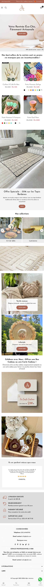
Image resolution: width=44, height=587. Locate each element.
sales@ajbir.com (26, 560)
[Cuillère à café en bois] (11, 71)
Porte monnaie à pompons (11, 117)
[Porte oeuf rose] (33, 104)
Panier (28, 585)
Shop (22, 206)
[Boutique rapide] (35, 79)
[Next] (41, 230)
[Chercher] (5, 7)
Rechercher (16, 585)
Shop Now (22, 307)
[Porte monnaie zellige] (33, 71)
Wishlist (40, 585)
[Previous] (2, 230)
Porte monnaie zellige (33, 84)
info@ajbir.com (26, 536)
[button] (41, 7)
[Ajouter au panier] (13, 79)
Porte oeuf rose (33, 117)
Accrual (3, 585)
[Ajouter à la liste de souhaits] (9, 79)
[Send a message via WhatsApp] (40, 579)
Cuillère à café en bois (11, 84)
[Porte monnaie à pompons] (11, 104)
